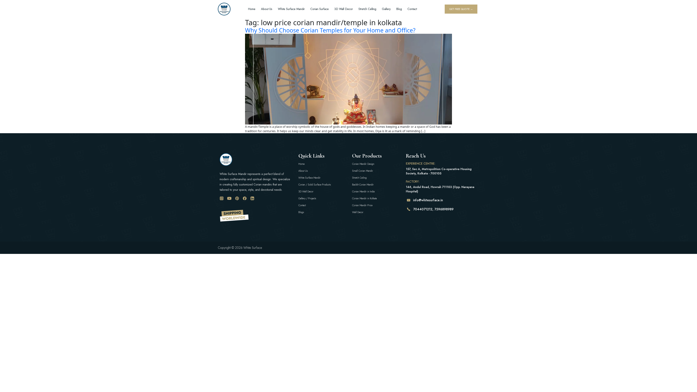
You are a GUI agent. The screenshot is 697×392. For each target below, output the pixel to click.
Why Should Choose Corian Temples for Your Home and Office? (330, 30)
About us (266, 9)
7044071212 (422, 209)
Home (251, 9)
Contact (412, 9)
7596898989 (444, 209)
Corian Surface (319, 9)
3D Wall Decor (343, 9)
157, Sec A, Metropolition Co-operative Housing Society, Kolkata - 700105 (439, 171)
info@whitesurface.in (428, 200)
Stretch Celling (367, 9)
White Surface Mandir (291, 9)
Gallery (386, 9)
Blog (399, 9)
